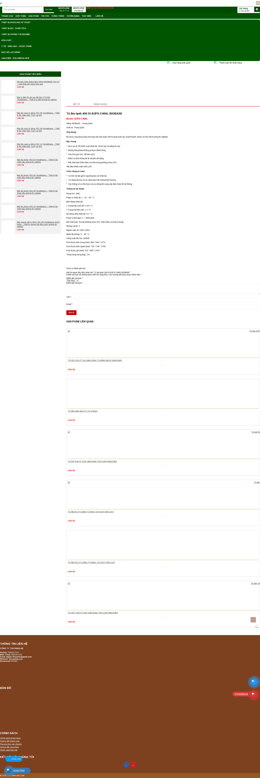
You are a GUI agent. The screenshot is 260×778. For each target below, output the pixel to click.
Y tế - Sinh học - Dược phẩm (16, 46)
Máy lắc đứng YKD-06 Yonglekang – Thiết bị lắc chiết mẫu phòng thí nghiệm (37, 176)
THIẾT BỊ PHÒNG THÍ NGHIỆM (15, 34)
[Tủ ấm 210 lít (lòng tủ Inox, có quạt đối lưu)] (163, 545)
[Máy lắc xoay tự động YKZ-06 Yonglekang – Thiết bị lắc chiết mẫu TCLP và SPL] (8, 118)
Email (69, 304)
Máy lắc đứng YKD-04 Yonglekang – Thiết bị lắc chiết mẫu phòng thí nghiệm (37, 161)
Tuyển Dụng (72, 16)
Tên (68, 297)
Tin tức (45, 16)
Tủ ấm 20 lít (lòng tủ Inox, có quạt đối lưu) (91, 512)
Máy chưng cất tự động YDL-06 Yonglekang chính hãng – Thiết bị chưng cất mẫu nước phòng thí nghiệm (38, 224)
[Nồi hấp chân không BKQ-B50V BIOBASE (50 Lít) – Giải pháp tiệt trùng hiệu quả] (8, 87)
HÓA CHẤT (6, 40)
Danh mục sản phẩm (100, 8)
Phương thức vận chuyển (11, 744)
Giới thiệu (20, 16)
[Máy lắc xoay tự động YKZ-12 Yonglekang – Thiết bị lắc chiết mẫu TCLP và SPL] (8, 149)
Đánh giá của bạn (74, 278)
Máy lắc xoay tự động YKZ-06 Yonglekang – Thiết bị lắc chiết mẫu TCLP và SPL (38, 114)
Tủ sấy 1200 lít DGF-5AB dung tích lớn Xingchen (93, 613)
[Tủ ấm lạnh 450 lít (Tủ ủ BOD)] (163, 394)
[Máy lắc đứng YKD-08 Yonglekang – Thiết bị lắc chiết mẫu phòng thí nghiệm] (8, 196)
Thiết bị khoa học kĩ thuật (15, 22)
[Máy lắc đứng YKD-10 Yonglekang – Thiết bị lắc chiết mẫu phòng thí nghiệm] (8, 211)
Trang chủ (7, 16)
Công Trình (58, 16)
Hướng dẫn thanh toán (10, 741)
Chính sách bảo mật (8, 750)
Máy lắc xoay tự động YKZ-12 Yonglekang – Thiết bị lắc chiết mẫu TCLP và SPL (38, 145)
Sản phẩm (33, 16)
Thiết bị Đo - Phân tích (13, 28)
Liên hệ (99, 16)
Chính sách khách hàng (10, 738)
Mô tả (76, 104)
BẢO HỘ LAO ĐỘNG (10, 52)
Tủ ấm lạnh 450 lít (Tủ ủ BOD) (83, 411)
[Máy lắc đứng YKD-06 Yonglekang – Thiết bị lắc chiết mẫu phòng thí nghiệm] (8, 180)
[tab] (76, 104)
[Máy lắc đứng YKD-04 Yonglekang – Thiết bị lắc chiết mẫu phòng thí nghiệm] (8, 165)
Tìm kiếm (49, 10)
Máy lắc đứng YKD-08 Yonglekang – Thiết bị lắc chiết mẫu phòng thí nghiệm (37, 192)
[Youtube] (133, 764)
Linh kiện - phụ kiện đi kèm (15, 58)
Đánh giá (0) (100, 104)
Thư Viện (86, 16)
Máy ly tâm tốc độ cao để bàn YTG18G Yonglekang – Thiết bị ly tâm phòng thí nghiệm (37, 98)
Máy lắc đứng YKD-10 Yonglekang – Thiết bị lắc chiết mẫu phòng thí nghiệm (37, 207)
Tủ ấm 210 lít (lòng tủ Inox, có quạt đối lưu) (91, 562)
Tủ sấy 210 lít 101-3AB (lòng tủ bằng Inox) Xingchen (95, 360)
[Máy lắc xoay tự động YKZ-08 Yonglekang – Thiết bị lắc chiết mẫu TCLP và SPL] (8, 133)
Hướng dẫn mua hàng (9, 747)
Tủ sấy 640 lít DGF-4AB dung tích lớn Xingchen (92, 461)
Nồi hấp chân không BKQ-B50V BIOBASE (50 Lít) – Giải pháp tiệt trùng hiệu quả (38, 83)
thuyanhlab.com (16, 659)
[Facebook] (126, 764)
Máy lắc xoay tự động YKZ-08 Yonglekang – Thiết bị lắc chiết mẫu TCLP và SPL (38, 129)
